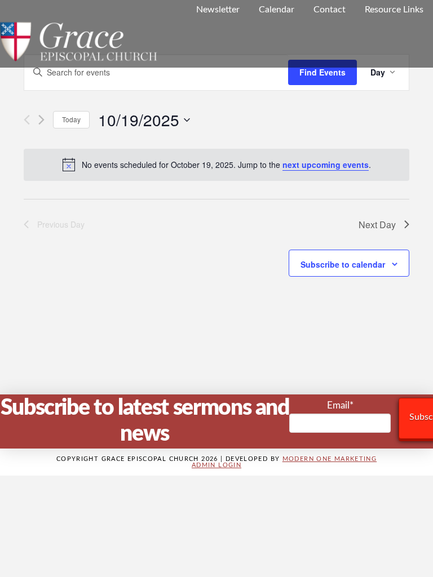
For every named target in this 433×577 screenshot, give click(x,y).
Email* (340, 405)
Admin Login (216, 465)
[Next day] (41, 119)
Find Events (322, 72)
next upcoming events (325, 164)
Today (71, 119)
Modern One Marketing (329, 459)
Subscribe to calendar (343, 264)
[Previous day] (27, 119)
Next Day (377, 224)
